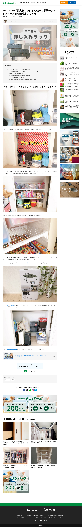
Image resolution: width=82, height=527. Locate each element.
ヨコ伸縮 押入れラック (30, 263)
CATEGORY (26, 2)
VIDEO (44, 2)
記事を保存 (20, 16)
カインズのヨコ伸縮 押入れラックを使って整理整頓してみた (21, 75)
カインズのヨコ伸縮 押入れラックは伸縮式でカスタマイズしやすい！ (23, 71)
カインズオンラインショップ (22, 517)
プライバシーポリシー (50, 515)
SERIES (33, 2)
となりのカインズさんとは (20, 515)
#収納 (13, 379)
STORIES (38, 513)
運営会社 (61, 517)
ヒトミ (9, 20)
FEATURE (38, 2)
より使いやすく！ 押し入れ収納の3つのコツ (17, 73)
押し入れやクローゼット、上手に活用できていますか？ (19, 69)
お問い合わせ (35, 515)
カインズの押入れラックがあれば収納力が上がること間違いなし (21, 79)
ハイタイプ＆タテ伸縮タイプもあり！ (15, 77)
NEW (20, 2)
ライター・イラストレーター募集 (59, 513)
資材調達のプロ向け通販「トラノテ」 (50, 517)
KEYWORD (48, 513)
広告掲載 (29, 515)
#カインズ (7, 379)
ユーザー (10, 16)
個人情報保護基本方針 (61, 515)
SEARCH (78, 2)
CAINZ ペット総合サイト (35, 517)
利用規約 (42, 515)
